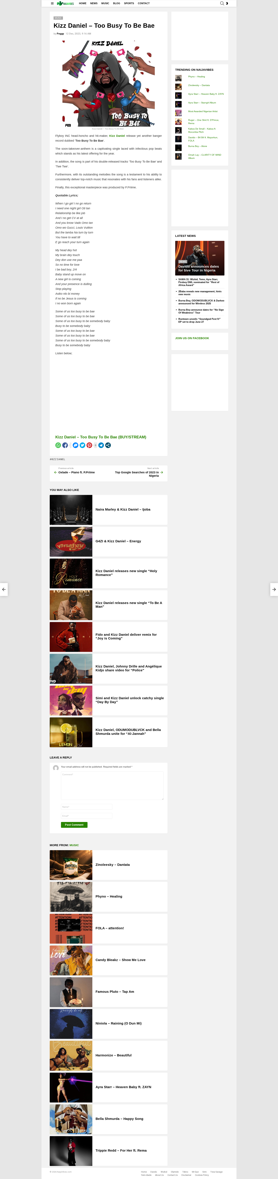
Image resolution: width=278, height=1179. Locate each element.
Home (144, 1172)
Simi (204, 1172)
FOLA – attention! (110, 928)
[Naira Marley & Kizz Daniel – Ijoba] (71, 510)
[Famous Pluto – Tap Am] (71, 992)
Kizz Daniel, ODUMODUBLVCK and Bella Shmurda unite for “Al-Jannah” (128, 731)
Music (74, 845)
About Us (159, 1175)
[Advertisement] (199, 35)
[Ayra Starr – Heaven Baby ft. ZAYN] (71, 1087)
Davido (153, 1172)
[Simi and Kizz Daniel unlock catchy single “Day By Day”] (71, 700)
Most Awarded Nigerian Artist (203, 111)
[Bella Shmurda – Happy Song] (71, 1119)
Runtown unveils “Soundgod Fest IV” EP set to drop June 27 (199, 320)
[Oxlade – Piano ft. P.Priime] (4, 589)
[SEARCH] (222, 3)
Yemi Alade (146, 1175)
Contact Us (172, 1175)
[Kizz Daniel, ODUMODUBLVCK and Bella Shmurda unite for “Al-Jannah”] (71, 732)
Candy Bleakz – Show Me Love (121, 960)
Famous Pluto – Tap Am (115, 991)
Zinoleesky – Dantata (113, 864)
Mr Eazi (195, 1172)
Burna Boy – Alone (197, 146)
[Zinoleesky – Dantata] (71, 865)
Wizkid (164, 1172)
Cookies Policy (202, 1175)
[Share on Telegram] (101, 445)
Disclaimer (186, 1175)
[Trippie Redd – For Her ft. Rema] (71, 1151)
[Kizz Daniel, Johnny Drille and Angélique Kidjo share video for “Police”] (71, 669)
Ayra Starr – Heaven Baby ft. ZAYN (123, 1087)
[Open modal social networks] (108, 445)
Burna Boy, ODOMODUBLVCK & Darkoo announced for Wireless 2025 (201, 302)
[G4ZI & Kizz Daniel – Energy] (71, 542)
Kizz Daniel (58, 459)
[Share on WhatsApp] (58, 445)
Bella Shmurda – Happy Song (119, 1119)
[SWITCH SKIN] (227, 3)
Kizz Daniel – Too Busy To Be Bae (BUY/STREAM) (100, 437)
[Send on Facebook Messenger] (75, 445)
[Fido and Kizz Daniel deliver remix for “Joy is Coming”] (71, 637)
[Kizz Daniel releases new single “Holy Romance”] (71, 573)
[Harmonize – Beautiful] (71, 1056)
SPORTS (129, 3)
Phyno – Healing (109, 896)
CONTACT (144, 3)
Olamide (175, 1172)
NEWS (93, 3)
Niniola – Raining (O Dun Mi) (119, 1023)
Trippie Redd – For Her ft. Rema (121, 1150)
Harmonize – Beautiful (114, 1055)
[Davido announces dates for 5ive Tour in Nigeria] (199, 258)
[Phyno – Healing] (71, 897)
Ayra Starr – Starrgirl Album (202, 102)
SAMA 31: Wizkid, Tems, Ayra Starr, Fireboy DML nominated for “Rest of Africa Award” (198, 282)
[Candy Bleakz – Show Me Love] (71, 960)
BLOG (116, 3)
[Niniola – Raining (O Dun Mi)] (71, 1024)
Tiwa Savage (216, 1172)
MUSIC (105, 3)
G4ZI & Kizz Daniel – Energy (118, 541)
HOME (82, 3)
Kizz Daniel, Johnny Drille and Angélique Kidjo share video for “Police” (129, 668)
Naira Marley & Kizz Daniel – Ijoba (123, 509)
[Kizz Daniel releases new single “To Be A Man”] (71, 605)
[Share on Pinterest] (89, 445)
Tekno (185, 1172)
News (183, 261)
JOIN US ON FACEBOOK (192, 338)
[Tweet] (82, 445)
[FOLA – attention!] (71, 929)
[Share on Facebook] (65, 445)
